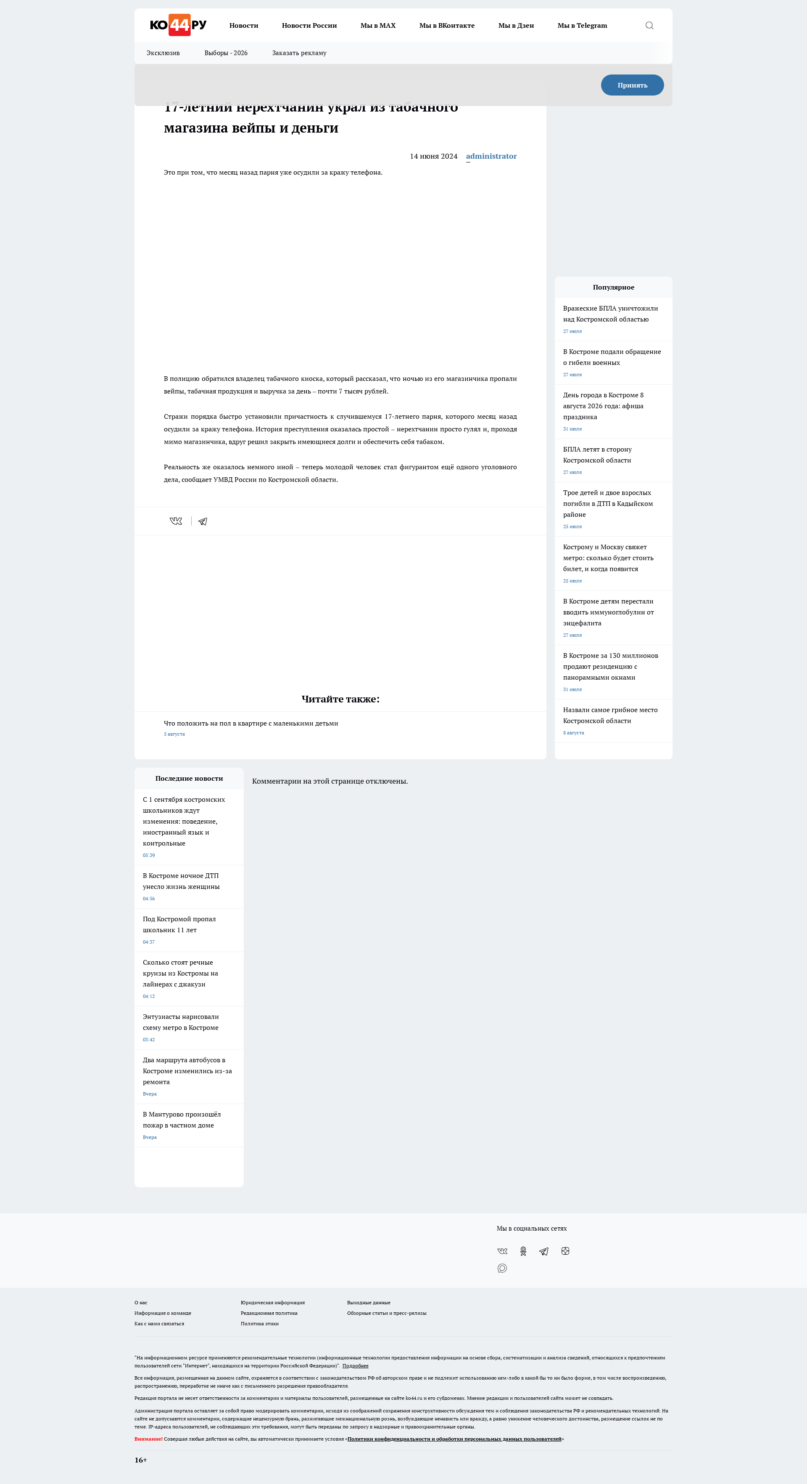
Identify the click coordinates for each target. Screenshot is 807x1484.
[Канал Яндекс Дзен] (565, 1251)
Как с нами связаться (159, 1323)
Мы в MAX (378, 25)
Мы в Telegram (582, 25)
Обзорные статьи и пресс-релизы (387, 1313)
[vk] (176, 521)
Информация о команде (162, 1313)
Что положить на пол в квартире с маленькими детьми (251, 728)
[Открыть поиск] (649, 25)
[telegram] (205, 521)
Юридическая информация (273, 1302)
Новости (243, 25)
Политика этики (260, 1323)
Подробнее (356, 1365)
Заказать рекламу (299, 53)
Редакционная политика (269, 1313)
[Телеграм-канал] (544, 1251)
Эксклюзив (163, 53)
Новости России (309, 25)
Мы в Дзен (516, 25)
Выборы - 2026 (226, 53)
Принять (633, 85)
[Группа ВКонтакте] (502, 1251)
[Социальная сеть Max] (502, 1268)
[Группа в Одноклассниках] (523, 1251)
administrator (491, 156)
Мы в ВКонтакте (447, 25)
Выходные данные (368, 1302)
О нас (141, 1302)
